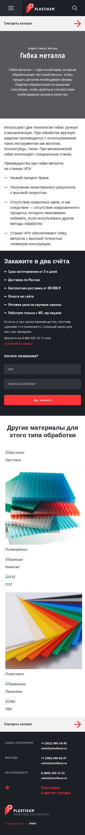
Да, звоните (42, 400)
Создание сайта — (16, 823)
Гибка (42, 48)
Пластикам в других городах (56, 790)
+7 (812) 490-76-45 (54, 743)
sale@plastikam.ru (54, 748)
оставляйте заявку (18, 344)
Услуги (32, 48)
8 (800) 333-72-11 (53, 773)
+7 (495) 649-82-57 (54, 758)
